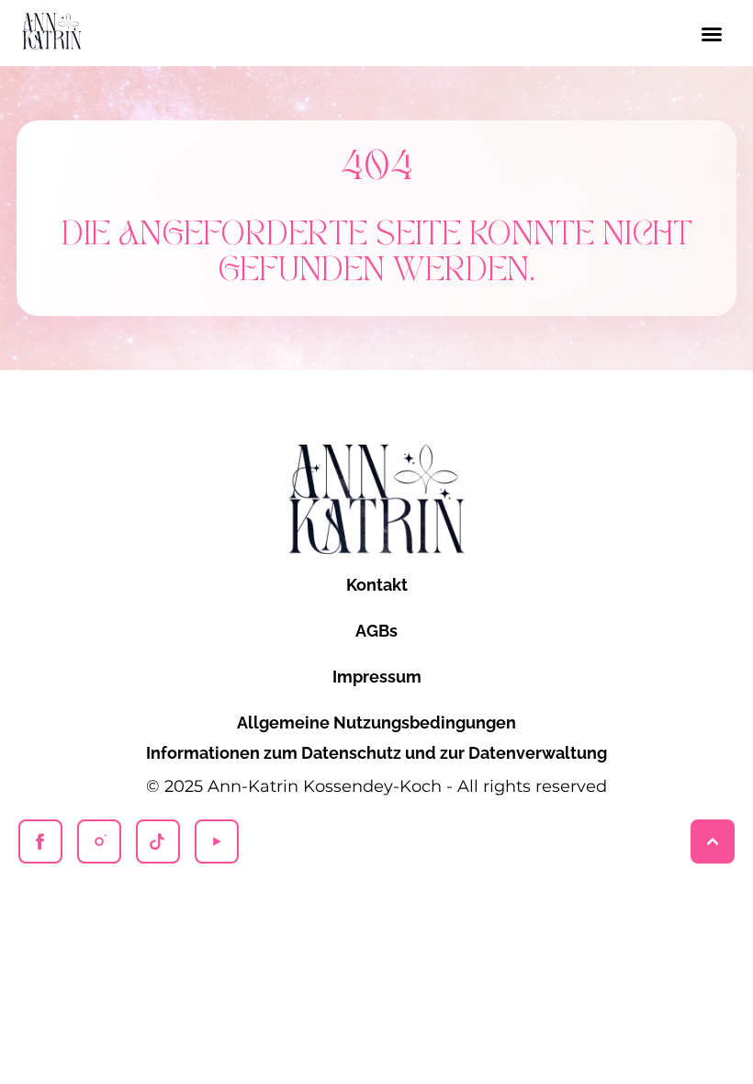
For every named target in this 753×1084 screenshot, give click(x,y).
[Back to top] (713, 841)
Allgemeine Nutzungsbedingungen (376, 722)
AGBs (376, 630)
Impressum (376, 676)
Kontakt (377, 584)
